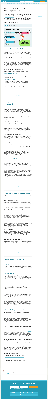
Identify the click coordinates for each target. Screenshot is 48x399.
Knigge (38, 3)
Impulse (23, 64)
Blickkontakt (6, 215)
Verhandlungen (8, 81)
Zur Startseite (24, 376)
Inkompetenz (28, 202)
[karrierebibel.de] (5, 1)
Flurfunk (6, 231)
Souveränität (6, 64)
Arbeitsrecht (24, 3)
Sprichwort (7, 51)
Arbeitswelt (17, 3)
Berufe (19, 3)
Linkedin (8, 373)
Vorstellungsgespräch (12, 3)
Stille (30, 58)
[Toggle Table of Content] (18, 25)
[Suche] (33, 1)
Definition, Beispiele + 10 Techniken (14, 355)
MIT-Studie (24, 162)
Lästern (15, 231)
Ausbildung (33, 3)
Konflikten (15, 81)
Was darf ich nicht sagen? (15, 362)
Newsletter (43, 1)
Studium (36, 3)
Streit (20, 136)
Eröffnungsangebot (15, 150)
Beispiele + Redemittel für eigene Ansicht (15, 358)
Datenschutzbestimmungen (16, 388)
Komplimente (26, 224)
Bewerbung (8, 3)
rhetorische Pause (20, 153)
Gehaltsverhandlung (8, 146)
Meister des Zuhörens (18, 127)
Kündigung (27, 3)
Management (30, 3)
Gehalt (21, 3)
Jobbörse (37, 1)
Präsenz (12, 86)
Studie (8, 175)
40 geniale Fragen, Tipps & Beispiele (15, 360)
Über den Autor (7, 370)
